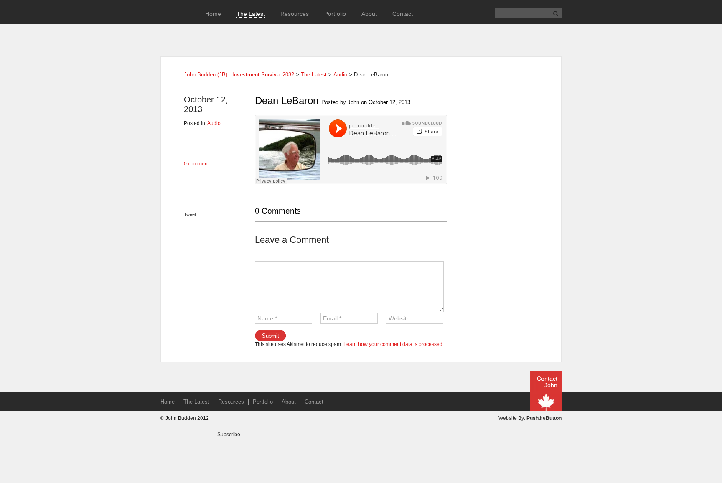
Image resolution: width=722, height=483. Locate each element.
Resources (294, 13)
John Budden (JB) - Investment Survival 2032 (239, 74)
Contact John (547, 382)
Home (213, 13)
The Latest (250, 13)
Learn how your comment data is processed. (393, 344)
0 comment (196, 164)
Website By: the (530, 418)
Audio (340, 74)
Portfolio (335, 13)
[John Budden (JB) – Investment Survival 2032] (175, 25)
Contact (402, 13)
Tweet (190, 214)
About (369, 13)
